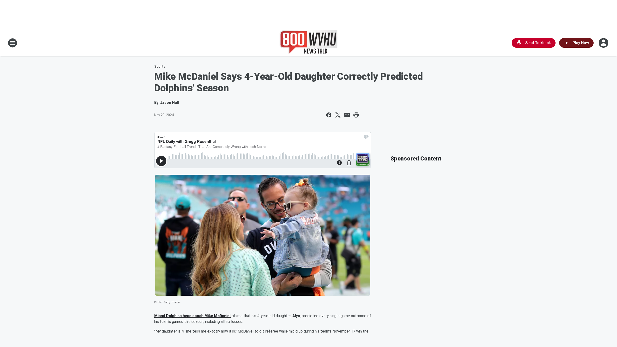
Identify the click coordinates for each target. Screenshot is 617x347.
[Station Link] (308, 42)
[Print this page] (356, 115)
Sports (159, 66)
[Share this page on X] (338, 115)
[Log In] (604, 43)
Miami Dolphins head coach (179, 316)
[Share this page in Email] (347, 115)
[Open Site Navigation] (12, 43)
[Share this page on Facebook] (328, 115)
